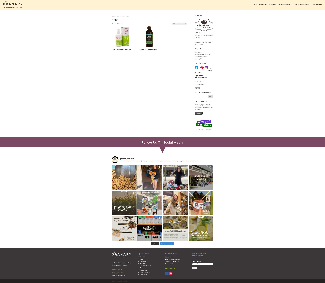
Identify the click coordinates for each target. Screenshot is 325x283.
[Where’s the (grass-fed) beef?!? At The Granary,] (201, 203)
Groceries (143, 268)
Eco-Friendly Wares (145, 265)
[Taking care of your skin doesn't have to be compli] (149, 228)
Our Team (272, 5)
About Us (263, 5)
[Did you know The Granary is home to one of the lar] (175, 228)
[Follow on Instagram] (170, 273)
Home (254, 5)
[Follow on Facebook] (167, 273)
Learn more (198, 113)
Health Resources (301, 5)
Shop (141, 259)
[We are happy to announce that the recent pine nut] (124, 177)
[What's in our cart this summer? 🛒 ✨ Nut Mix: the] (149, 203)
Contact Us (317, 5)
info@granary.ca (120, 275)
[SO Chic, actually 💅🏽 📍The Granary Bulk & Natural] (201, 177)
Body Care (143, 261)
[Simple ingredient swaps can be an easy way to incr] (124, 228)
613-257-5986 (203, 42)
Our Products (284, 5)
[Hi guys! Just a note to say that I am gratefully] (175, 203)
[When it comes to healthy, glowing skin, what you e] (201, 228)
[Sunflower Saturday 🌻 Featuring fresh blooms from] (149, 177)
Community (143, 274)
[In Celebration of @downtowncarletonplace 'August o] (175, 177)
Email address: (199, 81)
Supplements (143, 270)
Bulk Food (143, 263)
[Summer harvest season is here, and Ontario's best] (124, 203)
